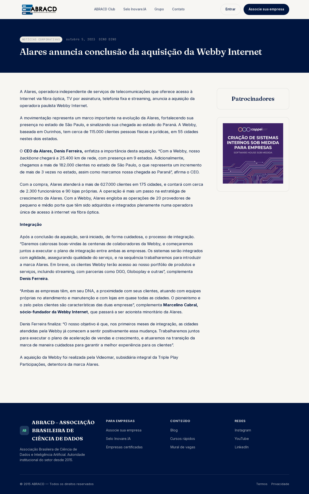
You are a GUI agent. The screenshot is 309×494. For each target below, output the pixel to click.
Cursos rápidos (182, 439)
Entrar (230, 9)
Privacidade (280, 484)
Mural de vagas (182, 447)
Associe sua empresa (266, 9)
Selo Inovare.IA (134, 9)
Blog (174, 430)
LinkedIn (242, 447)
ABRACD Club (104, 9)
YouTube (242, 439)
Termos (261, 484)
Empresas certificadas (124, 447)
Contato (178, 9)
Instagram (243, 430)
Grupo (159, 9)
